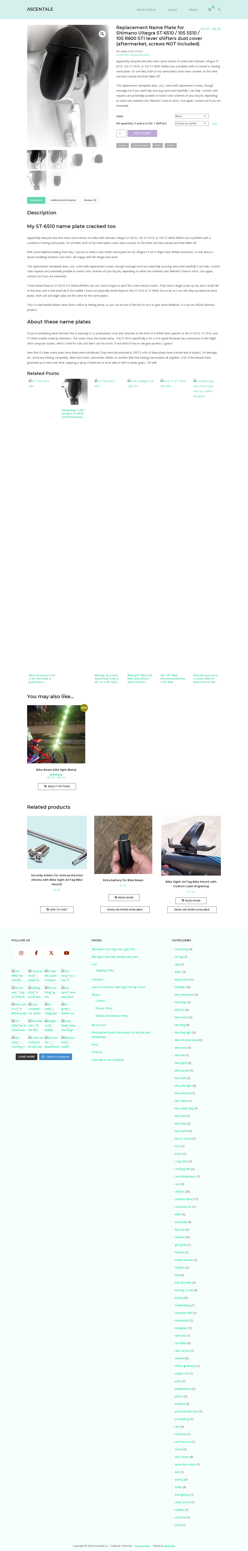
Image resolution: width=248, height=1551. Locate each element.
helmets (179, 1252)
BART (178, 972)
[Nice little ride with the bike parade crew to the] (35, 1026)
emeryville (181, 1222)
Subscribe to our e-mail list (108, 1059)
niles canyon (182, 1350)
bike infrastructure (186, 1040)
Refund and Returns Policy (112, 1015)
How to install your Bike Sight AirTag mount (118, 987)
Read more (125, 897)
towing (179, 1479)
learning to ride (184, 1290)
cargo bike (181, 1161)
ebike (178, 1214)
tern (177, 1472)
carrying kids (182, 1168)
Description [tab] (36, 200)
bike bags (180, 1002)
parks (178, 1381)
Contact (100, 1000)
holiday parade (184, 1259)
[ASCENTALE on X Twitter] (51, 953)
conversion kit (183, 1206)
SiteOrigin (169, 1545)
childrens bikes (183, 1199)
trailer (178, 1487)
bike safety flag (184, 1108)
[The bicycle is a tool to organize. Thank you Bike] (68, 976)
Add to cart (142, 133)
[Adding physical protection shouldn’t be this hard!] (35, 993)
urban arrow (182, 1502)
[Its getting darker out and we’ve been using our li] (68, 1009)
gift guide (181, 1244)
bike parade (182, 1070)
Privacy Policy (104, 1008)
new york (180, 1335)
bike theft (180, 1131)
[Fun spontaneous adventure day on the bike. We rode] (68, 993)
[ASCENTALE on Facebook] (36, 953)
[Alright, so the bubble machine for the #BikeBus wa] (52, 1026)
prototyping (182, 1419)
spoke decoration (185, 1464)
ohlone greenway (185, 1365)
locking (179, 1297)
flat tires (180, 1229)
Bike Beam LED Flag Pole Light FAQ (113, 949)
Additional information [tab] (63, 200)
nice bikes (180, 1343)
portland (180, 1403)
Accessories (122, 54)
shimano (170, 145)
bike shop (180, 1123)
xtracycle (180, 1517)
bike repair (181, 1100)
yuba (178, 1525)
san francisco (183, 1441)
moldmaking (182, 1305)
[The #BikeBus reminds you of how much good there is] (19, 976)
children (179, 1191)
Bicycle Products (146, 9)
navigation (181, 1328)
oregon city (182, 1373)
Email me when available (125, 909)
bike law (180, 1055)
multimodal (182, 1320)
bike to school (183, 1138)
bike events (181, 1017)
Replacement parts (140, 54)
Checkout (97, 979)
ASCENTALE (40, 9)
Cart (94, 964)
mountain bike (183, 1312)
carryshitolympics (185, 1176)
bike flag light (183, 1032)
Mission (193, 9)
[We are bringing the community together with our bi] (52, 993)
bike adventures (184, 994)
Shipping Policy (105, 970)
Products (97, 1052)
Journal (172, 9)
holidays (180, 1267)
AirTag (179, 956)
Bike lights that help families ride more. (115, 956)
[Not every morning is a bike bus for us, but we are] (19, 1043)
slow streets (182, 1456)
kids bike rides (183, 1282)
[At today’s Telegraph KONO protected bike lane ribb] (52, 1009)
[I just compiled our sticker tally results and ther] (35, 1009)
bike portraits (183, 1093)
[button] (102, 33)
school (179, 1449)
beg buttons (182, 979)
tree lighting (182, 1494)
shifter (157, 145)
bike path (180, 1078)
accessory (123, 145)
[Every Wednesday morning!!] (68, 1026)
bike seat (180, 1116)
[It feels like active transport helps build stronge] (52, 976)
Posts (95, 1044)
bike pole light (183, 1085)
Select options (59, 786)
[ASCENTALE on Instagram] (21, 953)
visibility (179, 1509)
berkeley (180, 987)
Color (120, 116)
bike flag (180, 1024)
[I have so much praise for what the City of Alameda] (35, 976)
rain (177, 1426)
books (178, 1153)
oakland (179, 1358)
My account (99, 1024)
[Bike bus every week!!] (68, 1043)
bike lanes (181, 1047)
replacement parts (140, 145)
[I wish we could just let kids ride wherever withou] (35, 1043)
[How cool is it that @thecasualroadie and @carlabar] (19, 1009)
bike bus (180, 1009)
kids (177, 1275)
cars (177, 1184)
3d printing (181, 949)
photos (179, 1396)
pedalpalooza (183, 1388)
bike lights (181, 1063)
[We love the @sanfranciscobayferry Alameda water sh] (52, 1043)
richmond (180, 1434)
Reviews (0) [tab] (90, 200)
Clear (214, 123)
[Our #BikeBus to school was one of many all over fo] (19, 1026)
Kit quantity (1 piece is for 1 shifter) (141, 123)
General (179, 1237)
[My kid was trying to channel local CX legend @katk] (19, 993)
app (177, 964)
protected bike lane (186, 1411)
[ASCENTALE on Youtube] (66, 953)
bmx (177, 1146)
